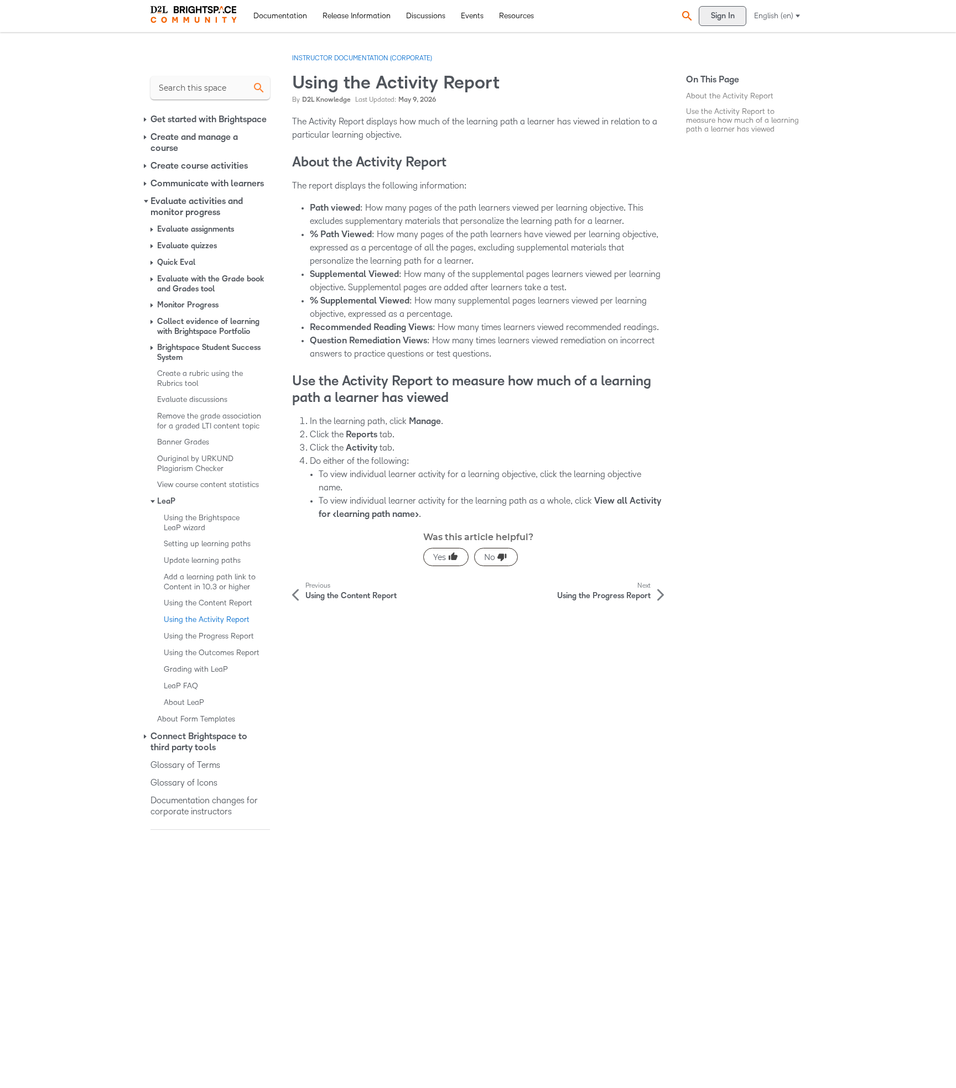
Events (472, 16)
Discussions (425, 16)
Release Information (357, 16)
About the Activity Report (729, 96)
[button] (685, 15)
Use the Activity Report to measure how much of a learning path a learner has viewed (742, 120)
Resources (516, 16)
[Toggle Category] (146, 119)
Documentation (280, 16)
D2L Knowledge (326, 99)
